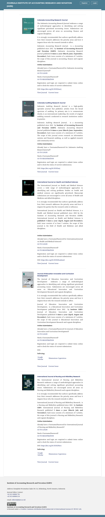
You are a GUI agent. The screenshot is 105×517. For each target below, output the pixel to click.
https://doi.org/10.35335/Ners (51, 446)
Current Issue (53, 92)
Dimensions (53, 358)
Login (95, 3)
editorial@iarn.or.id (18, 500)
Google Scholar (40, 358)
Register (85, 3)
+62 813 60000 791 (13, 494)
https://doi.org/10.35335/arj (50, 168)
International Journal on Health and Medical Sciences (57, 182)
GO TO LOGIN (42, 73)
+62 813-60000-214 (13, 496)
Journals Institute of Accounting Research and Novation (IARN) (39, 4)
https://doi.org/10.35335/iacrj (51, 89)
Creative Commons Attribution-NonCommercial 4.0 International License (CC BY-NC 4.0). (51, 509)
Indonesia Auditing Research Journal (51, 103)
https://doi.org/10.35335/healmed (52, 260)
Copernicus (62, 358)
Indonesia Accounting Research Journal (52, 20)
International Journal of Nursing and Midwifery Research (58, 376)
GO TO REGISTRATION (45, 79)
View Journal (42, 92)
